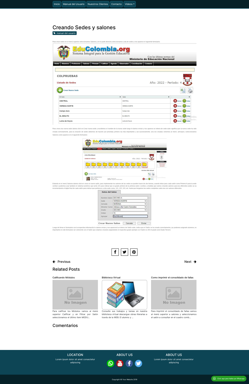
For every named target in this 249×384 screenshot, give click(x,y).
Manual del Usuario (73, 4)
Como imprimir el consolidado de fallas (172, 277)
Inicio (57, 4)
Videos (129, 4)
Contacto (116, 4)
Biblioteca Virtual (111, 277)
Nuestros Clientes (98, 4)
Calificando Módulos (64, 277)
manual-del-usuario (65, 33)
